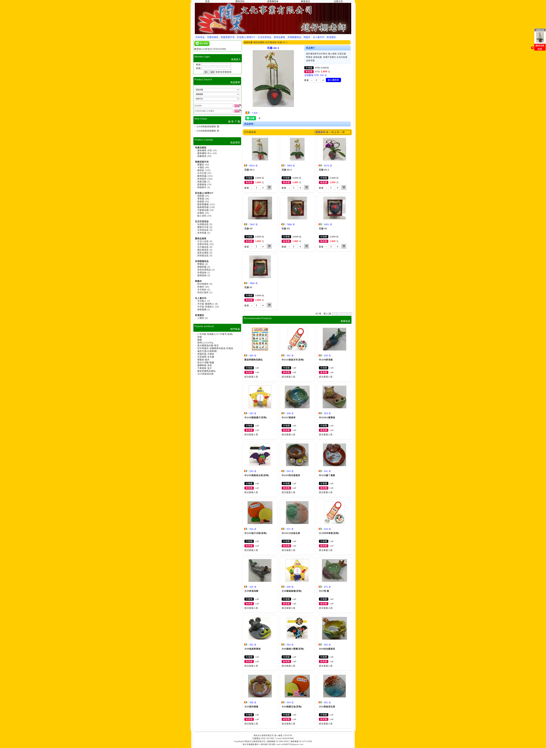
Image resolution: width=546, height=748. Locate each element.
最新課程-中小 (204, 153)
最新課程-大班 (204, 150)
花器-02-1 (283, 42)
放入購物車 (333, 80)
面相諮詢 (201, 275)
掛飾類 (200, 201)
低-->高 (341, 132)
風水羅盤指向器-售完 (208, 345)
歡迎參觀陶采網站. (206, 371)
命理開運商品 (294, 37)
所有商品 (200, 37)
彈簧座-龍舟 (203, 359)
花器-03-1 (287, 169)
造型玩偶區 (203, 252)
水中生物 (201, 173)
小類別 (200, 318)
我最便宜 (201, 156)
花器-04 (248, 228)
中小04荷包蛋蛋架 (291, 475)
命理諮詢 (201, 272)
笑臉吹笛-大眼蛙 (205, 354)
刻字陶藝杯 (203, 284)
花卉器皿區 (203, 247)
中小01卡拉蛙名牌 (291, 533)
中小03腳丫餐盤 (327, 475)
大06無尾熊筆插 (252, 649)
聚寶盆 (200, 264)
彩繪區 (200, 213)
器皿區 (200, 170)
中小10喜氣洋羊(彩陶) (293, 359)
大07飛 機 (324, 591)
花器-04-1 (249, 169)
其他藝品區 (203, 255)
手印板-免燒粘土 (205, 306)
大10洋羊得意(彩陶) (329, 533)
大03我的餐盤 (251, 706)
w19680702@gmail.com (292, 744)
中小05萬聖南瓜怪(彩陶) (256, 475)
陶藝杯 (307, 37)
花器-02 (323, 228)
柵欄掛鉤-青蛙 (204, 365)
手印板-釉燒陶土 (205, 304)
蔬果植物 (201, 184)
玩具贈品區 (203, 224)
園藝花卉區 (203, 227)
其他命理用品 (204, 270)
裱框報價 (201, 309)
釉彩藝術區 (203, 250)
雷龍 (199, 340)
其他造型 (201, 179)
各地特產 (201, 233)
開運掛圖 (201, 267)
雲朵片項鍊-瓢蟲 (205, 362)
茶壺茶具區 (203, 244)
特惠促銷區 (213, 37)
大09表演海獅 (251, 591)
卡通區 (200, 167)
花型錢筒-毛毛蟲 (205, 357)
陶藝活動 (201, 181)
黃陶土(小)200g (205, 342)
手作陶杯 (201, 289)
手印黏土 (201, 301)
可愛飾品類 (203, 210)
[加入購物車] (269, 187)
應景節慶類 (203, 204)
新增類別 (331, 37)
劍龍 (199, 337)
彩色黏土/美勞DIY (246, 37)
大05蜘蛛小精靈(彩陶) (293, 649)
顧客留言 (305, 1)
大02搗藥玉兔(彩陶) (292, 706)
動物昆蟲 (201, 176)
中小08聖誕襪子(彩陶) (255, 417)
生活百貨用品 (264, 37)
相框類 (200, 196)
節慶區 (200, 164)
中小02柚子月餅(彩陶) (255, 533)
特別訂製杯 (203, 292)
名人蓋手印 (318, 37)
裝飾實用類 (203, 207)
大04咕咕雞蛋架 (327, 649)
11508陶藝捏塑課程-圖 (207, 126)
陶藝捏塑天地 (228, 37)
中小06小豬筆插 (327, 417)
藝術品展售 (279, 37)
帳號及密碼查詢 (223, 72)
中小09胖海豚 (326, 359)
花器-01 (248, 287)
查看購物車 (273, 1)
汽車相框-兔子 (204, 368)
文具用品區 (203, 230)
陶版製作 (201, 187)
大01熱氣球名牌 (205, 374)
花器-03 (286, 228)
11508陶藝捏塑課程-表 (207, 131)
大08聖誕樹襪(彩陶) (292, 591)
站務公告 (338, 1)
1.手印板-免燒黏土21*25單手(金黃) (215, 334)
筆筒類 (200, 198)
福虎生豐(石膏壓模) (207, 351)
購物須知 (240, 1)
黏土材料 (201, 216)
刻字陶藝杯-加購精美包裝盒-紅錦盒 (215, 348)
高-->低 (330, 132)
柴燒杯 (200, 287)
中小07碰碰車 (289, 417)
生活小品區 (203, 241)
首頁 (207, 1)
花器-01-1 (324, 169)
